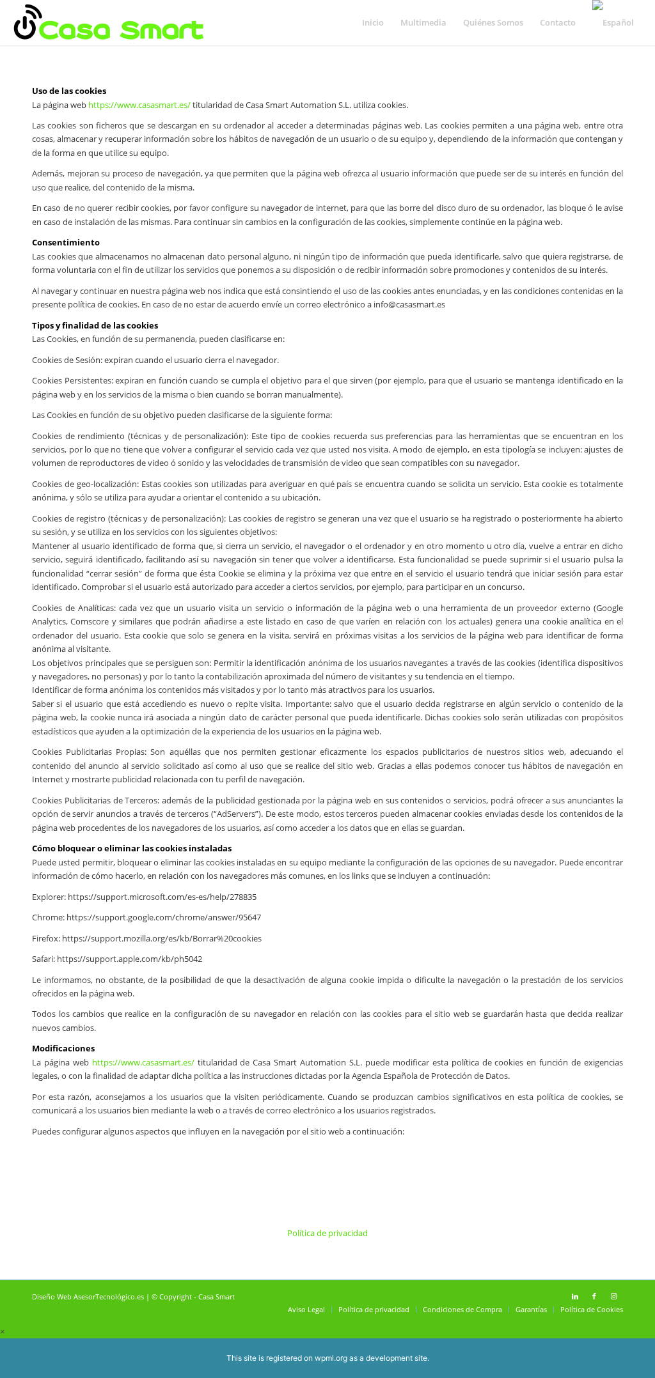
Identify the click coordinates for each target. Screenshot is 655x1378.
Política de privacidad (327, 1233)
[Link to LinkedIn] (575, 1296)
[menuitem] (373, 22)
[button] (2, 1331)
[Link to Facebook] (594, 1296)
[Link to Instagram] (613, 1296)
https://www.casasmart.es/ (139, 105)
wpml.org (331, 1358)
